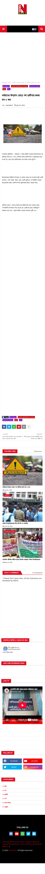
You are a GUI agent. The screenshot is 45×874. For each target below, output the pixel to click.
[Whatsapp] (14, 427)
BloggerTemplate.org (22, 859)
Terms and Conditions (24, 844)
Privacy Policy (7, 844)
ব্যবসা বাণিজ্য (7, 803)
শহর (9, 82)
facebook (14, 761)
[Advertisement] (22, 19)
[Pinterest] (19, 427)
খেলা (5, 799)
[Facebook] (4, 427)
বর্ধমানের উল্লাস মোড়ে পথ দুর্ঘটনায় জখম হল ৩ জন (16, 487)
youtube (34, 761)
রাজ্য (4, 89)
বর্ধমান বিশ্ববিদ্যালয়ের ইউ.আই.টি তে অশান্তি (15, 523)
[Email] (24, 427)
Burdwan (6, 86)
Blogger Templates (20, 857)
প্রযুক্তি (6, 807)
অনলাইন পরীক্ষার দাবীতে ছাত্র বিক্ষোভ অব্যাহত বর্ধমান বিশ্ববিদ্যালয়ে (21, 559)
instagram (34, 767)
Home (4, 82)
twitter (14, 767)
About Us (12, 842)
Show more (38, 451)
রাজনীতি (6, 794)
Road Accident (34, 86)
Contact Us (22, 842)
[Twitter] (9, 427)
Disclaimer (33, 842)
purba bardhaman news (19, 86)
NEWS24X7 (13, 850)
